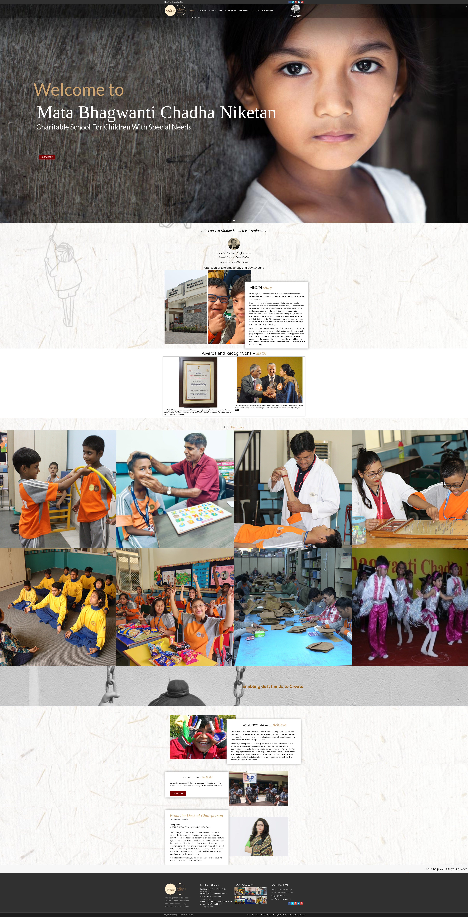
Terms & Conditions (254, 915)
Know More (177, 793)
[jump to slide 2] (234, 220)
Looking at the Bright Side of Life (213, 889)
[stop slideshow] (239, 220)
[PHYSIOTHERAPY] (295, 430)
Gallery (255, 11)
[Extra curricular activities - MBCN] (240, 895)
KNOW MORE (47, 157)
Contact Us (195, 17)
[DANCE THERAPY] (413, 548)
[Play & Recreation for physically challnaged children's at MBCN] (261, 903)
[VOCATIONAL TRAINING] (295, 548)
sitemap (302, 915)
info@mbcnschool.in (174, 2)
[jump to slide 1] (231, 220)
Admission (243, 11)
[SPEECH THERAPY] (177, 430)
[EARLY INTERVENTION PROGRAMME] (59, 430)
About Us (202, 11)
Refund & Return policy (291, 915)
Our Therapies (215, 11)
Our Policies (267, 11)
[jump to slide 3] (236, 220)
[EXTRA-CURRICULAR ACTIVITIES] (59, 548)
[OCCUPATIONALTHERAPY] (413, 430)
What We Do (230, 11)
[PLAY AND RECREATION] (177, 548)
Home (192, 11)
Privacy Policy (277, 915)
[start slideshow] (228, 220)
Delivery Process (266, 915)
